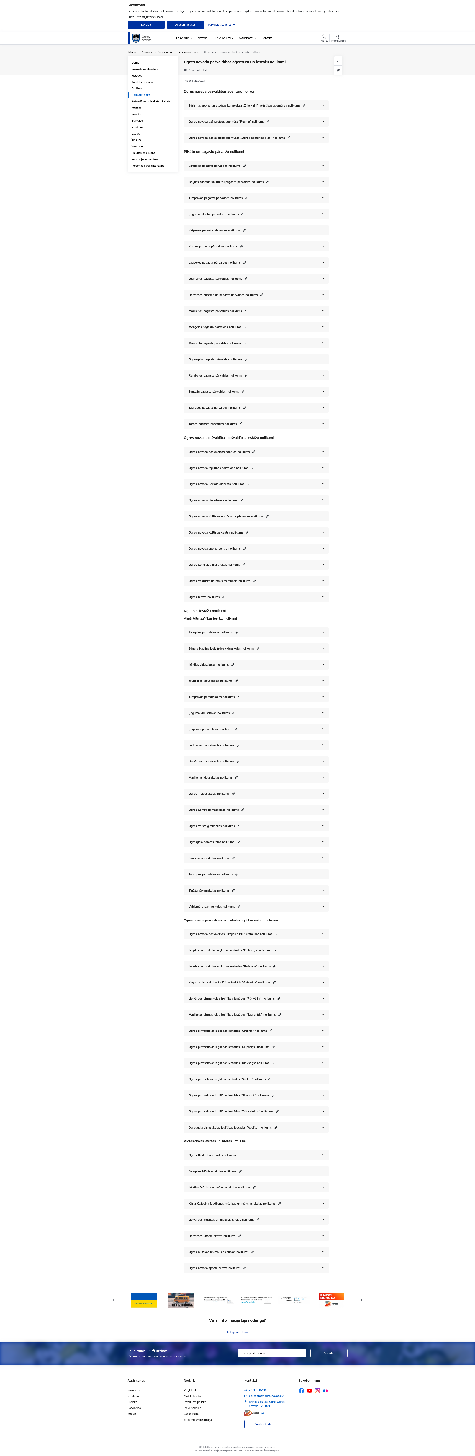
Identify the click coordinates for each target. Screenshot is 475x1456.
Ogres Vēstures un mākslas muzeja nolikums (220, 581)
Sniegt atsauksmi (237, 1332)
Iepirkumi (137, 127)
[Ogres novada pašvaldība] (149, 38)
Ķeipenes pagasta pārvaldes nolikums (214, 230)
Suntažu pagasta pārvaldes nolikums (214, 391)
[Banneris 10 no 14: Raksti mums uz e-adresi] (293, 1300)
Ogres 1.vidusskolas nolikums (209, 793)
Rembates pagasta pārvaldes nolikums (215, 375)
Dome (135, 62)
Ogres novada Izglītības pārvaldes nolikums (218, 468)
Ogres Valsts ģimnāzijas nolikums (212, 826)
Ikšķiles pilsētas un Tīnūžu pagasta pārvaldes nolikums (226, 182)
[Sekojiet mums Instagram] (317, 1390)
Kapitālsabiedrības (143, 82)
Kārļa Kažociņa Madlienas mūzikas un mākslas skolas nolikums (232, 1203)
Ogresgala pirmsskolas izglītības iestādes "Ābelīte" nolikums (230, 1127)
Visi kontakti (263, 1424)
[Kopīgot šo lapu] (338, 70)
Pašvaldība (134, 1408)
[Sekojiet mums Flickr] (325, 1390)
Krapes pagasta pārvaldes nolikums (213, 246)
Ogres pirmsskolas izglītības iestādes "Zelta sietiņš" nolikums (231, 1111)
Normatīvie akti (141, 95)
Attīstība (137, 108)
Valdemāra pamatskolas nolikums (212, 906)
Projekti (136, 114)
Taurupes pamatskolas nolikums (211, 874)
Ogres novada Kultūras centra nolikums (216, 532)
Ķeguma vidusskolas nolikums (209, 713)
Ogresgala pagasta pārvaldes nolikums (215, 359)
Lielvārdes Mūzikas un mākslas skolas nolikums (221, 1219)
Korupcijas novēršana (145, 159)
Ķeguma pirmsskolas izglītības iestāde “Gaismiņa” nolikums (230, 982)
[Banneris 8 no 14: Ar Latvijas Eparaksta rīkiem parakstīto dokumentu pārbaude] (219, 1300)
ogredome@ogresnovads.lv (266, 1396)
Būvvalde (137, 120)
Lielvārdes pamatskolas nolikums (211, 761)
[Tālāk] (361, 1300)
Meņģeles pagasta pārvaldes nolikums (215, 327)
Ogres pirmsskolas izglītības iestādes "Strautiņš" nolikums (229, 1095)
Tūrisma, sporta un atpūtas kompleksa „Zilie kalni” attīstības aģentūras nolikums (244, 105)
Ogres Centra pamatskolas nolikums (214, 810)
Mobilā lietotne (193, 1396)
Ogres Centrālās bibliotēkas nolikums (214, 565)
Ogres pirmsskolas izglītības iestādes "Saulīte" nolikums (227, 1079)
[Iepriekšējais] (113, 1300)
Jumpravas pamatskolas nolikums (212, 697)
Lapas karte (191, 1414)
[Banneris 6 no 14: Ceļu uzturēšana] (143, 1300)
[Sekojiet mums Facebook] (301, 1390)
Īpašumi (136, 140)
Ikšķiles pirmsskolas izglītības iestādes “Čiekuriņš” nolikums (230, 950)
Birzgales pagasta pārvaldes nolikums (215, 166)
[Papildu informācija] (262, 1413)
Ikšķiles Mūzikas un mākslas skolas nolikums (219, 1187)
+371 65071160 (258, 1390)
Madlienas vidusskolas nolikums (210, 777)
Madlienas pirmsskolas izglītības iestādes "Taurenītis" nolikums (232, 1014)
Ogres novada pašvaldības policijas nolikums (219, 452)
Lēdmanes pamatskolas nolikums (211, 745)
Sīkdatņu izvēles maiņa (198, 1420)
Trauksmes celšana (143, 153)
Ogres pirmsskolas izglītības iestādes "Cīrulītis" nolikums (228, 1031)
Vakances (137, 146)
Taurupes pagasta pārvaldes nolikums (215, 408)
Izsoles (136, 133)
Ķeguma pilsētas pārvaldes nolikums (214, 214)
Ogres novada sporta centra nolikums (215, 548)
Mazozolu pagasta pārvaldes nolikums (215, 343)
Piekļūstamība (192, 1408)
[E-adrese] (251, 1413)
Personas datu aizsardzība (148, 165)
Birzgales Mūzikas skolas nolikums (212, 1171)
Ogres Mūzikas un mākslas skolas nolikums (219, 1252)
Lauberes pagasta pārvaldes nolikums (215, 262)
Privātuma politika (195, 1402)
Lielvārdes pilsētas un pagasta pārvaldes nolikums (223, 295)
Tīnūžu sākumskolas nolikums (209, 890)
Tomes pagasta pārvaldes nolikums (213, 424)
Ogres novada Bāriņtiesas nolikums (213, 500)
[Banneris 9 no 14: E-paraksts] (256, 1300)
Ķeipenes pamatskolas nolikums (211, 729)
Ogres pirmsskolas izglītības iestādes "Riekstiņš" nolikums (229, 1063)
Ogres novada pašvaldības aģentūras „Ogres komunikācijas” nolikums (237, 138)
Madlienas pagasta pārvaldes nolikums (215, 311)
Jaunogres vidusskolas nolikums (210, 681)
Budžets (137, 88)
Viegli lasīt (190, 1390)
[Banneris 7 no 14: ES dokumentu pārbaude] (181, 1300)
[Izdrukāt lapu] (338, 60)
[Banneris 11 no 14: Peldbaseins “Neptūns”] (331, 1300)
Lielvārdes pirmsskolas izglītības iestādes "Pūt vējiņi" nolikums (232, 998)
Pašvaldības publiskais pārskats (151, 101)
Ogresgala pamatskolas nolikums (211, 842)
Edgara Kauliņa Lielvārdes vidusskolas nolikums (221, 648)
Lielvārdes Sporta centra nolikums (212, 1236)
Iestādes (137, 75)
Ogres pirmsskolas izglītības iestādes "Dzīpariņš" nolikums (229, 1047)
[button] (303, 105)
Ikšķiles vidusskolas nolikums (209, 664)
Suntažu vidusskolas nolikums (209, 858)
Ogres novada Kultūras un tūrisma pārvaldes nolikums (226, 516)
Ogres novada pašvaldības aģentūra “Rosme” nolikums (226, 121)
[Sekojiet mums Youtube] (309, 1390)
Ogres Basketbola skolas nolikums (212, 1155)
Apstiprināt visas (185, 24)
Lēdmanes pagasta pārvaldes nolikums (215, 278)
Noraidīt (146, 24)
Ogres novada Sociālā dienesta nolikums (216, 484)
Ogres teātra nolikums (204, 597)
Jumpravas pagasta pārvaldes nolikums (216, 198)
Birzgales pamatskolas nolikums (211, 632)
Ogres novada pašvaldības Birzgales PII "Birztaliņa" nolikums (230, 934)
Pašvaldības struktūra (145, 69)
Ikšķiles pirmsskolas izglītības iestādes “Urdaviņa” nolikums (230, 966)
